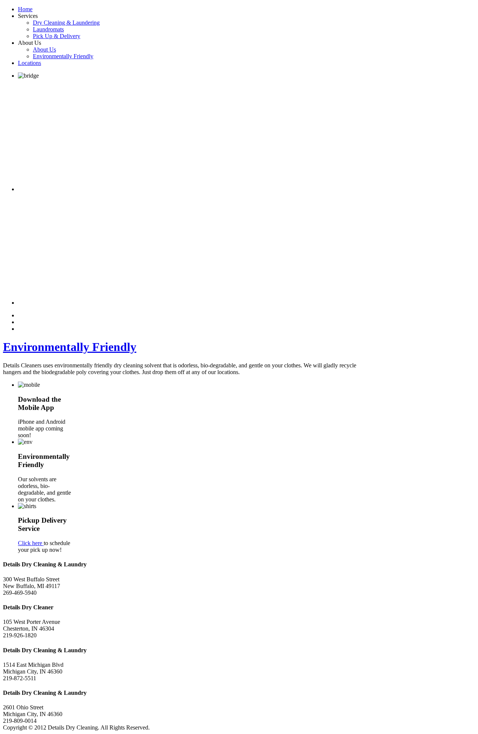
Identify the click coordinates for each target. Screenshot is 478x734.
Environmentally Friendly (69, 347)
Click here (31, 543)
